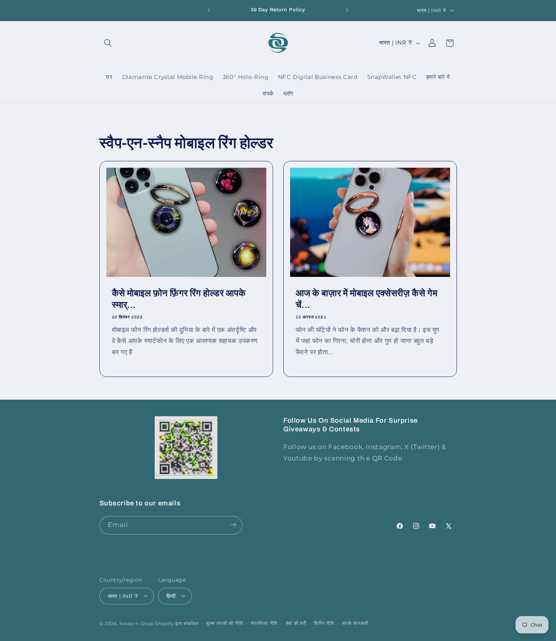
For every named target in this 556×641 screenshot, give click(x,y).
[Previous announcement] (208, 10)
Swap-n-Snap (136, 623)
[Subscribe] (233, 525)
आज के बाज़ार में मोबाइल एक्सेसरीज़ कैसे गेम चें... (367, 299)
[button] (108, 43)
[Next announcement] (347, 10)
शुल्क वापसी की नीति (224, 623)
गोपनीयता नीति (264, 623)
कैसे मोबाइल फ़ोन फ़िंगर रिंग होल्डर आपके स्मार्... (179, 299)
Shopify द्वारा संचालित (176, 623)
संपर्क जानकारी (355, 623)
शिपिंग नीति (324, 623)
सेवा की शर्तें (296, 623)
